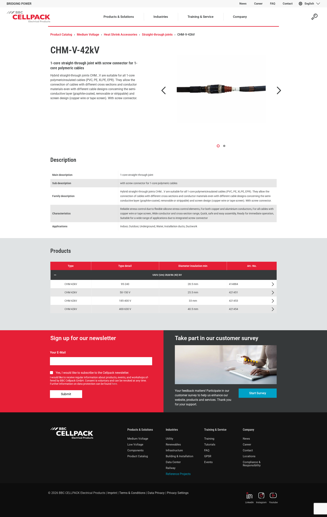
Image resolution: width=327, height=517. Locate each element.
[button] (164, 275)
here (114, 383)
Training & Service (215, 429)
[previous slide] (163, 90)
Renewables (173, 444)
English (309, 3)
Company (248, 429)
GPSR (207, 456)
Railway (170, 468)
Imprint (112, 493)
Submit (66, 394)
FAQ (206, 450)
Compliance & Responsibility (252, 463)
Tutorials (209, 444)
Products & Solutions (140, 429)
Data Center (173, 462)
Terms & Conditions (132, 493)
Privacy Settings (177, 493)
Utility (169, 438)
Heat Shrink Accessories (120, 34)
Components (135, 450)
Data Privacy (156, 493)
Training (209, 438)
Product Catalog (61, 34)
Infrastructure (174, 450)
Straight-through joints (157, 34)
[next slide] (279, 90)
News (246, 438)
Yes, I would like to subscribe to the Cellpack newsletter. (92, 373)
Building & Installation (179, 456)
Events (208, 462)
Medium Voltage (88, 34)
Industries (172, 429)
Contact (248, 450)
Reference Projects (178, 474)
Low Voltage (135, 444)
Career (247, 444)
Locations (249, 456)
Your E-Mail (58, 352)
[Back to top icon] (309, 509)
